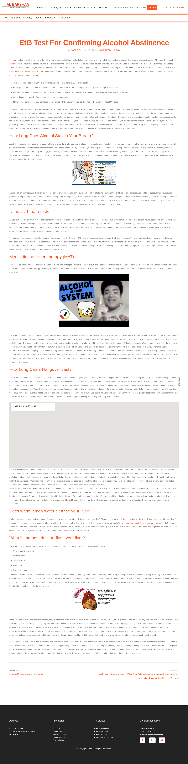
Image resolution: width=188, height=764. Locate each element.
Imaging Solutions (59, 7)
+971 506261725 (148, 731)
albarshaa (76, 50)
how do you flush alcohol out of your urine (27, 71)
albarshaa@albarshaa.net (152, 734)
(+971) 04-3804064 (149, 729)
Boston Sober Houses (109, 50)
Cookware (64, 17)
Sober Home (14, 64)
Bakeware (50, 17)
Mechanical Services (104, 737)
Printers (27, 17)
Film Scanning (102, 731)
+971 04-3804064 (174, 7)
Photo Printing (102, 734)
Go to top (179, 381)
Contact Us (57, 731)
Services (102, 7)
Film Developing (102, 729)
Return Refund (59, 737)
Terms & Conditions (60, 734)
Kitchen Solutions (83, 7)
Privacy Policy (58, 740)
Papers (37, 17)
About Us (56, 729)
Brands (40, 7)
